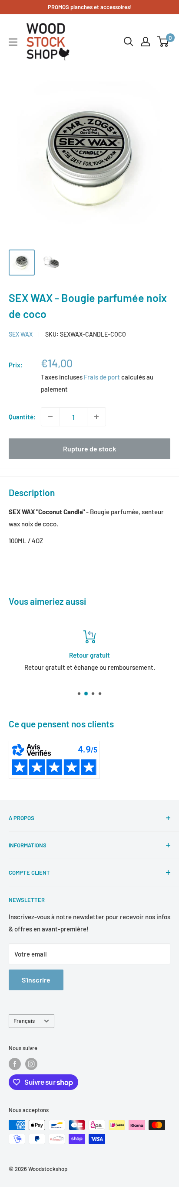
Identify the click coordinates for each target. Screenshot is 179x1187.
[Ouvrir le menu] (13, 42)
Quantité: (22, 417)
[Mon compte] (145, 41)
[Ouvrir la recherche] (128, 41)
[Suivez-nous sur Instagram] (31, 1064)
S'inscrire (36, 980)
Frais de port (102, 377)
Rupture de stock (89, 448)
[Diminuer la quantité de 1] (50, 417)
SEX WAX (21, 334)
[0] (163, 41)
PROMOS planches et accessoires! (90, 6)
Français (24, 1020)
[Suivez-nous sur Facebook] (15, 1064)
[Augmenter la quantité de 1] (96, 417)
